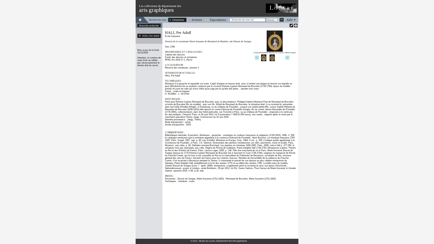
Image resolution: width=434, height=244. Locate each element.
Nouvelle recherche (149, 25)
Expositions (218, 20)
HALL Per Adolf (150, 35)
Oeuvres (178, 20)
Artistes (197, 20)
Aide (290, 20)
